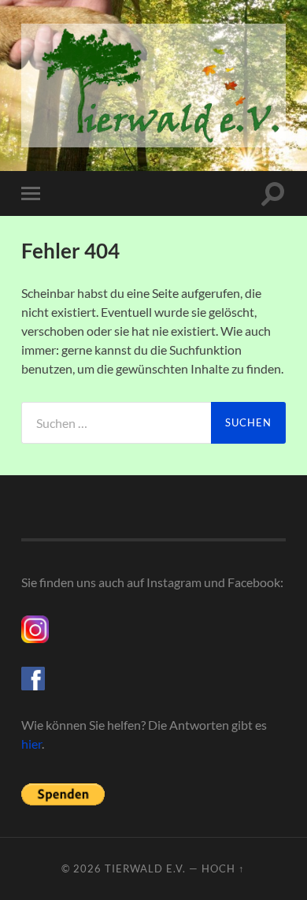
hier (31, 743)
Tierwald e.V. (145, 868)
